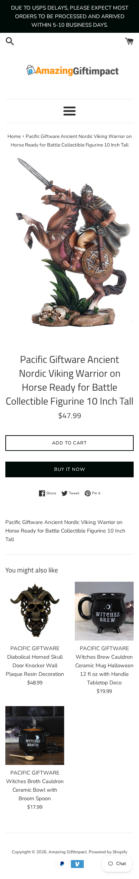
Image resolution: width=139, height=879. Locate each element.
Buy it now (69, 469)
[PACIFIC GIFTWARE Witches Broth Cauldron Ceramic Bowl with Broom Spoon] (34, 735)
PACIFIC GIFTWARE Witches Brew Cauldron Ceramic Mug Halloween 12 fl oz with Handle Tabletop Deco (104, 665)
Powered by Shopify (108, 852)
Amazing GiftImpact (67, 852)
